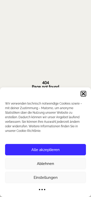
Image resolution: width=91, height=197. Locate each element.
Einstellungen (46, 177)
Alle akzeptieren (45, 149)
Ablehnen (45, 163)
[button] (83, 93)
